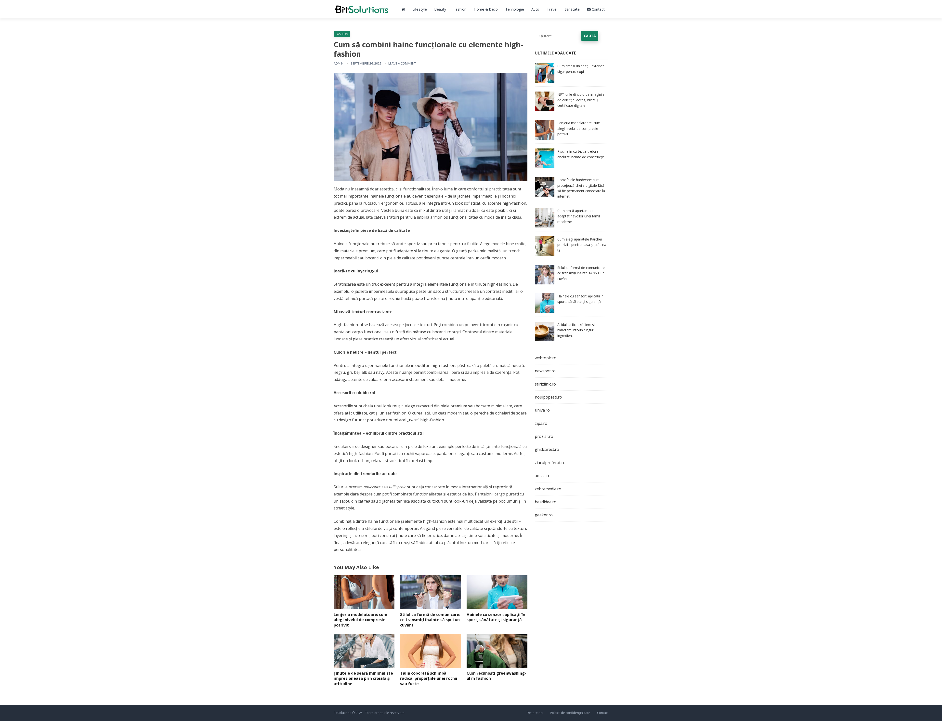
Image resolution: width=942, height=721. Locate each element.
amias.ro (542, 475)
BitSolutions (342, 712)
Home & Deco (486, 9)
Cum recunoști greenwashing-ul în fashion (496, 675)
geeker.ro (544, 515)
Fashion (460, 9)
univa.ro (542, 410)
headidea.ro (545, 502)
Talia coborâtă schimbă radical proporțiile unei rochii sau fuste (428, 678)
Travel (552, 9)
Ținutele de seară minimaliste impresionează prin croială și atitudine (363, 678)
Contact (598, 9)
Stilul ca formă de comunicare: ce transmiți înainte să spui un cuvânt (430, 620)
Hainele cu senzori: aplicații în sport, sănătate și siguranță (496, 617)
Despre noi (535, 712)
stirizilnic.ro (545, 384)
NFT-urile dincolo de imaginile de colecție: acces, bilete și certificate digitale (580, 100)
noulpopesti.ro (548, 397)
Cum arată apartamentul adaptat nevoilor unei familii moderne (579, 216)
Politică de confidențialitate (570, 712)
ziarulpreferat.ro (550, 462)
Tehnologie (514, 9)
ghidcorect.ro (547, 449)
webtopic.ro (545, 357)
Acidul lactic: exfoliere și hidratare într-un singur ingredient (576, 330)
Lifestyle (419, 9)
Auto (535, 9)
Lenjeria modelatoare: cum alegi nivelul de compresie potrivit (360, 620)
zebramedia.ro (548, 489)
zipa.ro (541, 423)
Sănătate (572, 9)
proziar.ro (544, 436)
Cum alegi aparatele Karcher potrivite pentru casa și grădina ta (581, 245)
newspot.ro (545, 371)
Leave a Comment (402, 63)
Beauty (440, 9)
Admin (338, 63)
